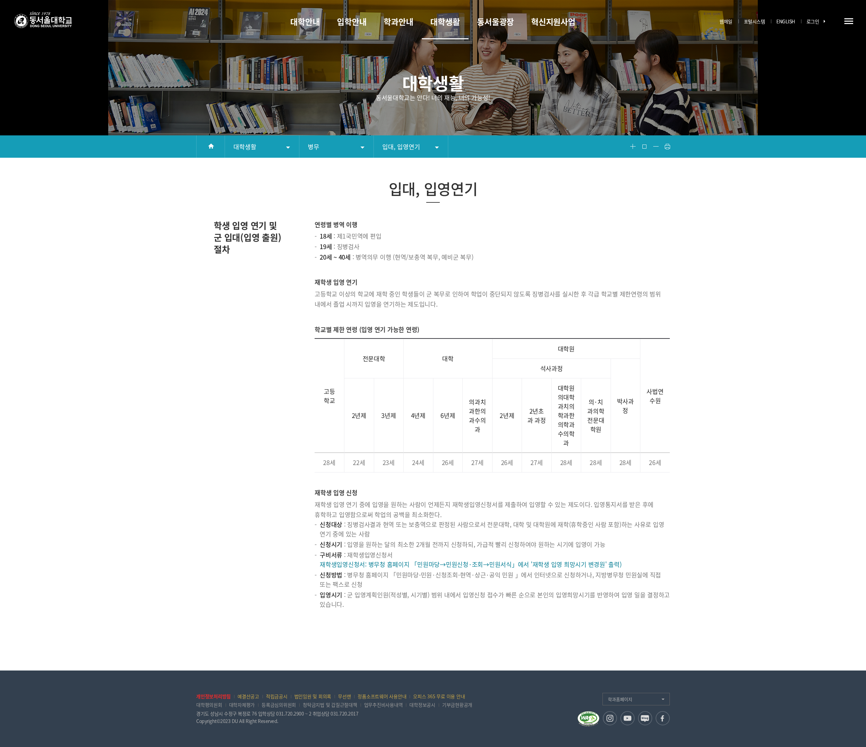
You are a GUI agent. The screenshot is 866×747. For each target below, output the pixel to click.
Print (667, 146)
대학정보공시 (422, 704)
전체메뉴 (848, 21)
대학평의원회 (209, 704)
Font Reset (644, 146)
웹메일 (726, 21)
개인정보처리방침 (213, 696)
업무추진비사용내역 (383, 704)
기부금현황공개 (457, 704)
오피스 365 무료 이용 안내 (439, 696)
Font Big (633, 146)
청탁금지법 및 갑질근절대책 (330, 704)
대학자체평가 (242, 704)
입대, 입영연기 (401, 146)
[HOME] (210, 146)
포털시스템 (754, 21)
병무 (313, 146)
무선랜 (344, 696)
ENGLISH (785, 21)
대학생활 (244, 146)
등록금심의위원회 (278, 704)
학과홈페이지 (620, 699)
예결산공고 (248, 696)
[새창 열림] (610, 718)
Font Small (656, 146)
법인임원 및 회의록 (313, 696)
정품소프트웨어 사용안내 (382, 696)
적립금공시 (277, 696)
